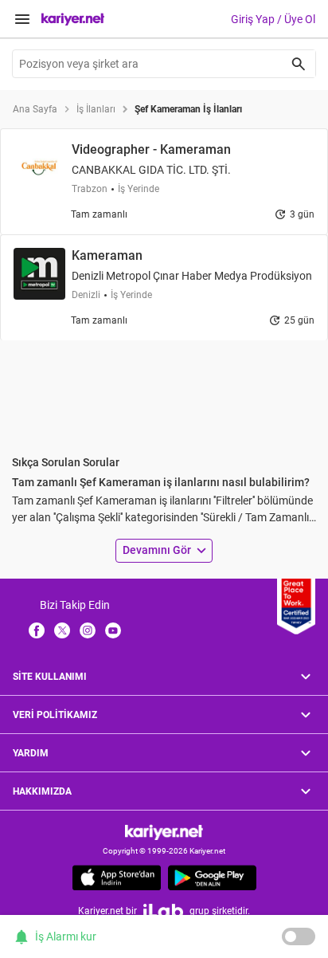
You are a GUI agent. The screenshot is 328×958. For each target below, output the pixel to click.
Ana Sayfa (35, 109)
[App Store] (116, 877)
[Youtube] (113, 629)
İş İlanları (95, 109)
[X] (62, 629)
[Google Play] (212, 877)
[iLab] (163, 910)
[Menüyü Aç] (22, 19)
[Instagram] (88, 629)
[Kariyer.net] (164, 831)
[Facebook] (37, 629)
